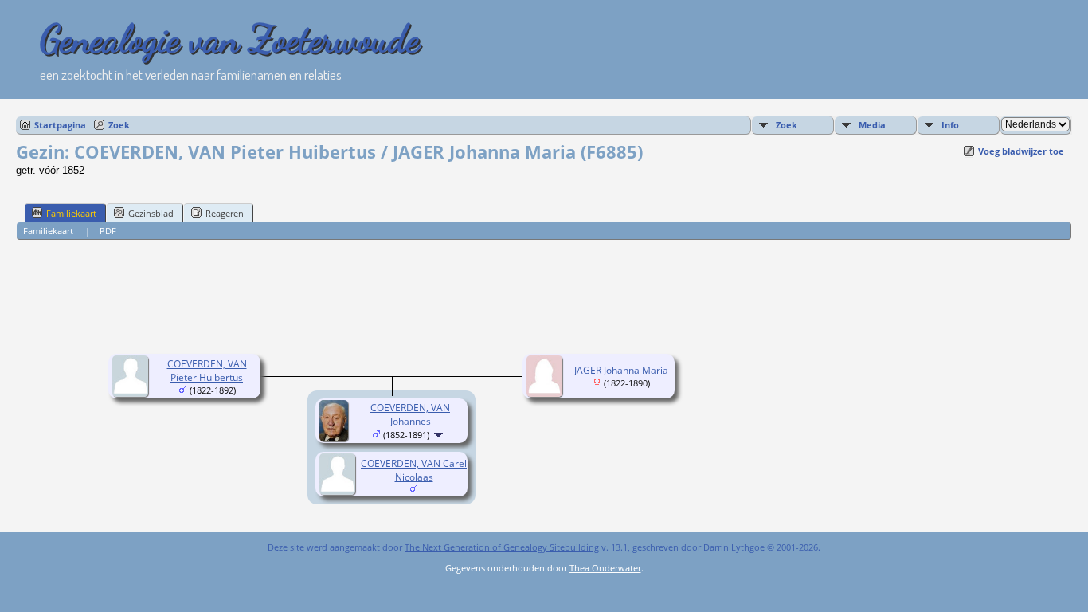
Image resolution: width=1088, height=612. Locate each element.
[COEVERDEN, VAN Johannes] (336, 438)
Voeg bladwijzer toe (1021, 151)
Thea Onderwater (605, 568)
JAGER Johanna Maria (621, 370)
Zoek (119, 125)
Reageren (224, 213)
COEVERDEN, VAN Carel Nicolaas (414, 470)
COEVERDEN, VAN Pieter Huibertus (207, 370)
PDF (108, 231)
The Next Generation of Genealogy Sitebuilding (502, 547)
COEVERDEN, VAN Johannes (410, 414)
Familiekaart (71, 213)
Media (872, 125)
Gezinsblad (151, 213)
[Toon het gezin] (440, 434)
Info (950, 125)
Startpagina (60, 125)
